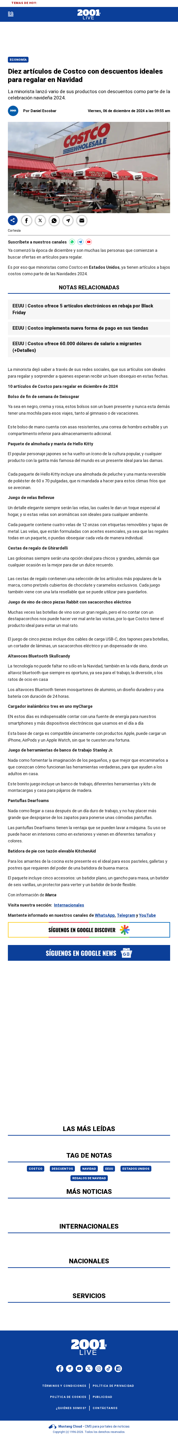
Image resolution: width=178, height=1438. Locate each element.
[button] (27, 220)
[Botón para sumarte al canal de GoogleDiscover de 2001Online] (89, 929)
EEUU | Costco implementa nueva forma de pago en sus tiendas (80, 328)
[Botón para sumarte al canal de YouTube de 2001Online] (89, 242)
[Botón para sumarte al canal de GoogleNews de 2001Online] (89, 953)
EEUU (109, 1168)
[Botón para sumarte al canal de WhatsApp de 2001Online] (72, 242)
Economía (18, 59)
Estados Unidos (135, 1168)
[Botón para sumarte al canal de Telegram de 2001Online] (80, 242)
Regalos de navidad (89, 1178)
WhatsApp (105, 915)
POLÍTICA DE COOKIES (68, 1397)
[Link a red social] (60, 1368)
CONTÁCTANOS (105, 1408)
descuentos (62, 1168)
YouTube (147, 915)
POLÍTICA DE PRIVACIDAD (113, 1385)
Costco (35, 1168)
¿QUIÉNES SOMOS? (71, 1408)
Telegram (126, 915)
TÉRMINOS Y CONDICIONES (64, 1385)
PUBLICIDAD (102, 1397)
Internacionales (69, 905)
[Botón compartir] (13, 220)
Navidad (89, 1168)
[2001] (89, 14)
